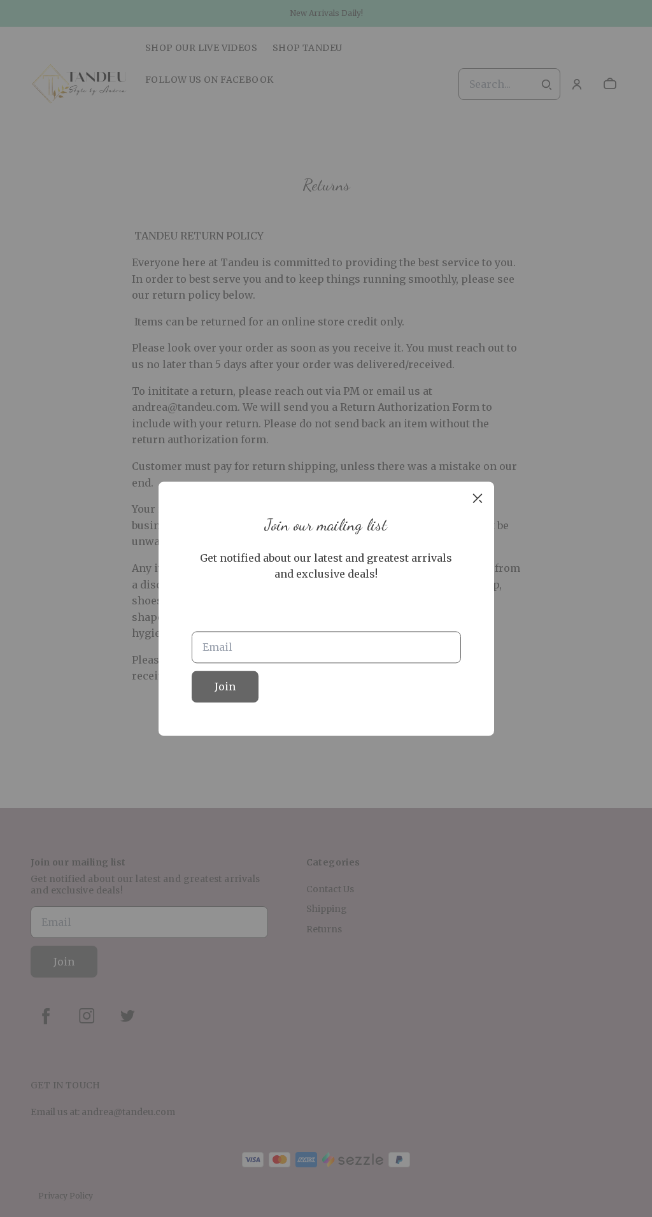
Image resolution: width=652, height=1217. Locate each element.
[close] (477, 498)
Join (225, 686)
